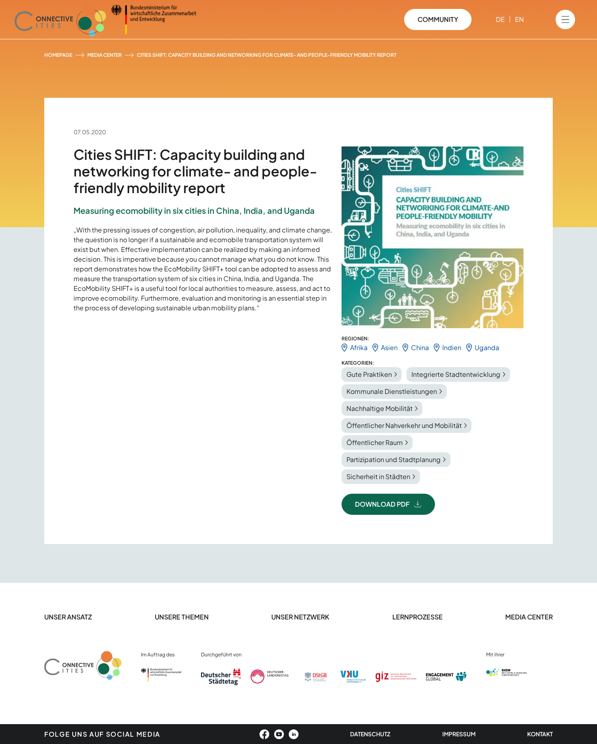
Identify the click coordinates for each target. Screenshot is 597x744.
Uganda (487, 347)
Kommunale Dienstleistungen (391, 391)
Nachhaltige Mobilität (379, 408)
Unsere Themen (182, 617)
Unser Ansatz (68, 617)
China (420, 347)
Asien (389, 347)
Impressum (459, 734)
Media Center (104, 55)
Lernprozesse (417, 617)
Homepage (58, 55)
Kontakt (540, 734)
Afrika (359, 347)
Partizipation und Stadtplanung (393, 459)
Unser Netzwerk (300, 617)
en (519, 19)
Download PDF (382, 504)
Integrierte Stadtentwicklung (455, 374)
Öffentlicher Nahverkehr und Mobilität (404, 425)
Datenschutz (370, 734)
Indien (451, 347)
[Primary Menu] (565, 19)
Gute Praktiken (369, 374)
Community (437, 19)
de (500, 19)
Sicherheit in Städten (378, 476)
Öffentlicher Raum (374, 442)
